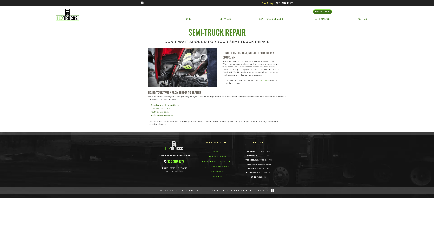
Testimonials (321, 19)
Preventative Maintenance (216, 162)
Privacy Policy (248, 190)
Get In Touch (322, 12)
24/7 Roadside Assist (272, 19)
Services (225, 19)
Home (187, 19)
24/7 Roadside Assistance (216, 167)
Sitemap (216, 190)
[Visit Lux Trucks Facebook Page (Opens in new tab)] (142, 3)
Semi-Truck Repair (216, 157)
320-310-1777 (264, 80)
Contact (363, 19)
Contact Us (216, 177)
